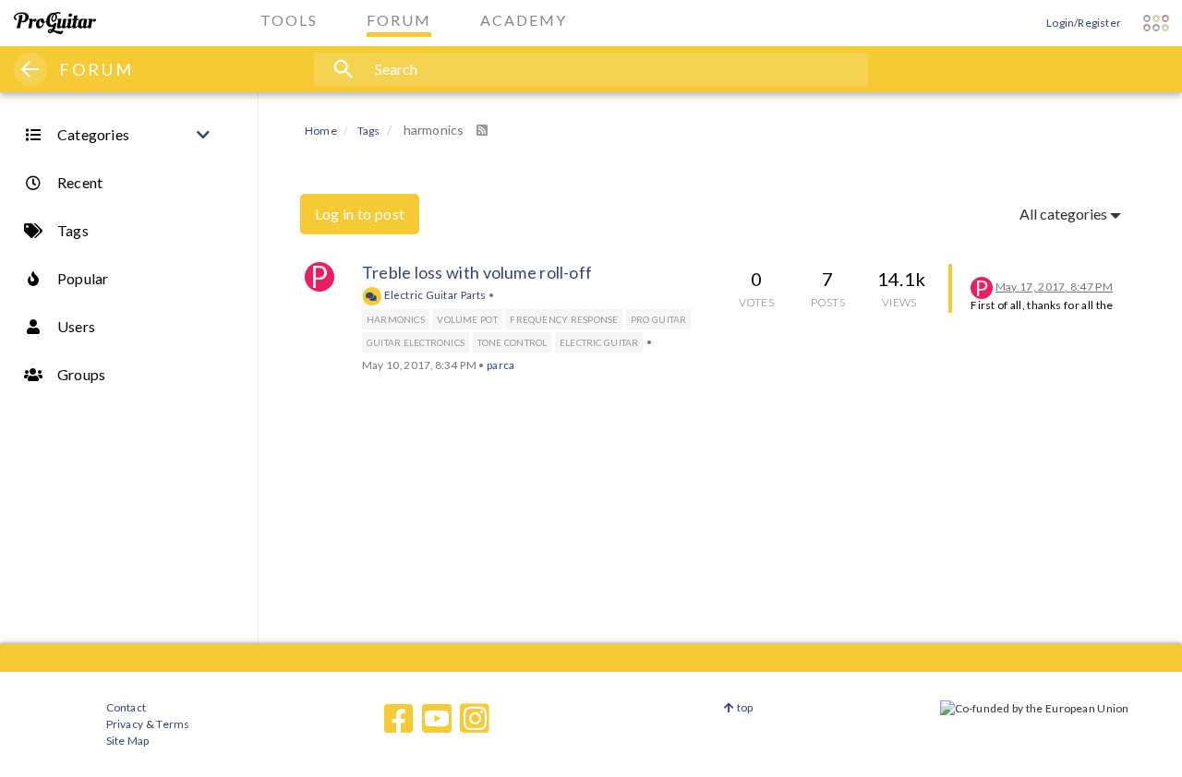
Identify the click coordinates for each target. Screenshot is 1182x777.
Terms (172, 724)
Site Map (128, 740)
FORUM (96, 69)
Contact (126, 707)
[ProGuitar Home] (55, 23)
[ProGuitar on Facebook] (399, 718)
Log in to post (359, 213)
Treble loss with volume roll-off (477, 272)
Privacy (124, 724)
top (744, 707)
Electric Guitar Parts (434, 294)
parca (500, 364)
